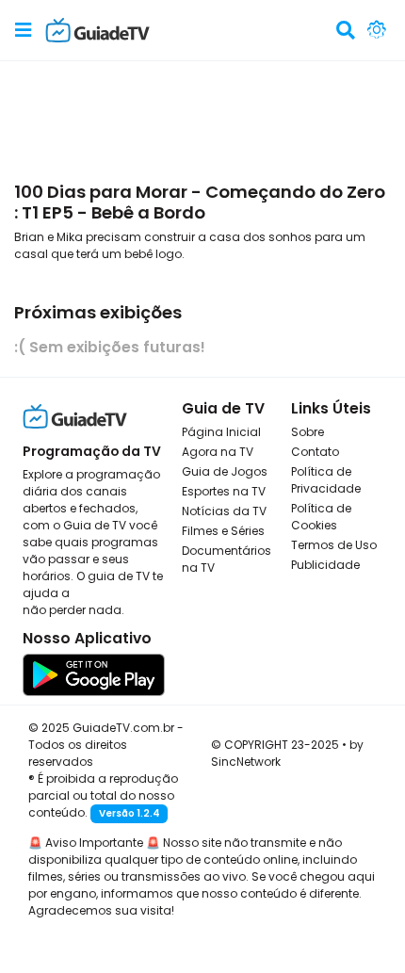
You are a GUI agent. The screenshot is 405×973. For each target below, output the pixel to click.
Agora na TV (217, 452)
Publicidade (325, 565)
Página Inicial (221, 432)
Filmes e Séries (223, 531)
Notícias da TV (224, 511)
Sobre (307, 432)
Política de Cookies (321, 516)
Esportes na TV (224, 491)
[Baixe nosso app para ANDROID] (94, 673)
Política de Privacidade (326, 479)
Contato (315, 452)
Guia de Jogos (224, 471)
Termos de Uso (334, 545)
